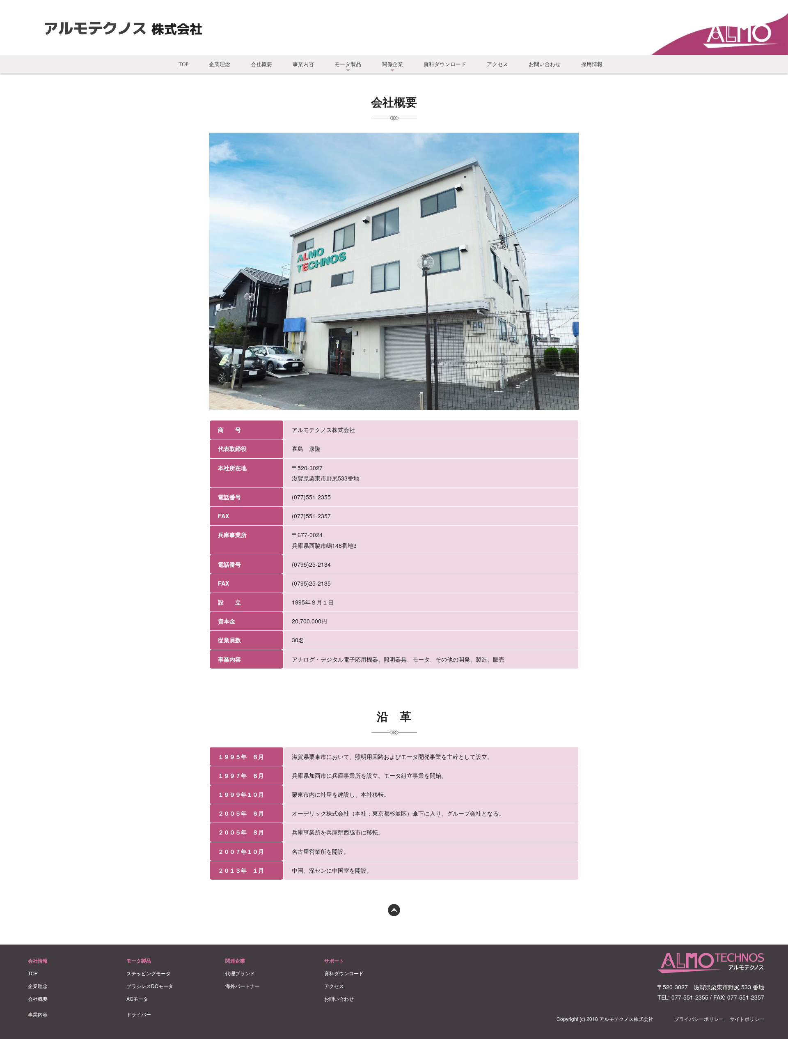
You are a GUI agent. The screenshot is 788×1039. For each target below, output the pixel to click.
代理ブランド (240, 973)
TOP (183, 64)
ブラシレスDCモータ (149, 985)
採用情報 (591, 64)
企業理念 (219, 64)
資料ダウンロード (445, 64)
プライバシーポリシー (699, 1018)
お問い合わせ (545, 64)
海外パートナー (242, 985)
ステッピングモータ (148, 973)
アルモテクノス (95, 27)
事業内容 (303, 64)
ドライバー (138, 1014)
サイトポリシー (747, 1018)
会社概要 (261, 64)
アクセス (497, 64)
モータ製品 (347, 64)
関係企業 (392, 64)
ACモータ (137, 998)
